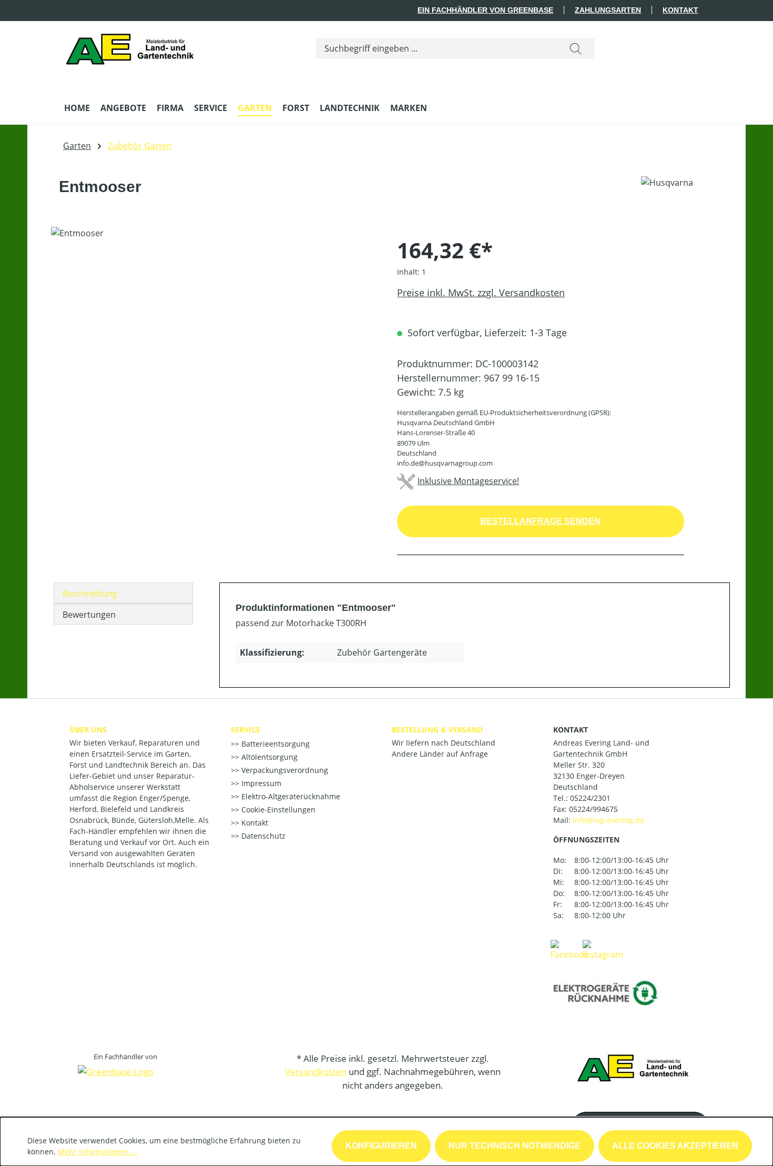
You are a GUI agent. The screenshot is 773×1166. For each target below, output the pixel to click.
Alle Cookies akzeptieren (675, 1145)
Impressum (260, 783)
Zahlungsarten (608, 10)
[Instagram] (603, 949)
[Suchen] (576, 48)
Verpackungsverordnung (283, 770)
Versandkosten (316, 1072)
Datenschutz (262, 836)
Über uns (88, 730)
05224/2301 (590, 798)
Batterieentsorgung (274, 744)
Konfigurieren (381, 1145)
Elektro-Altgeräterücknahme (289, 796)
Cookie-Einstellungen (277, 810)
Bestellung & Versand (437, 730)
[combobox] (436, 48)
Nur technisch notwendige (515, 1145)
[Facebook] (569, 949)
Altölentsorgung (268, 757)
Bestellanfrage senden (540, 521)
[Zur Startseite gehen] (132, 46)
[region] (213, 340)
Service (245, 730)
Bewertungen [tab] (89, 614)
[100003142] (213, 340)
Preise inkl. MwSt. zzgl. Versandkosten (481, 292)
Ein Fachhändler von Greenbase (485, 10)
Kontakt (680, 10)
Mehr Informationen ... (98, 1152)
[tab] (123, 593)
